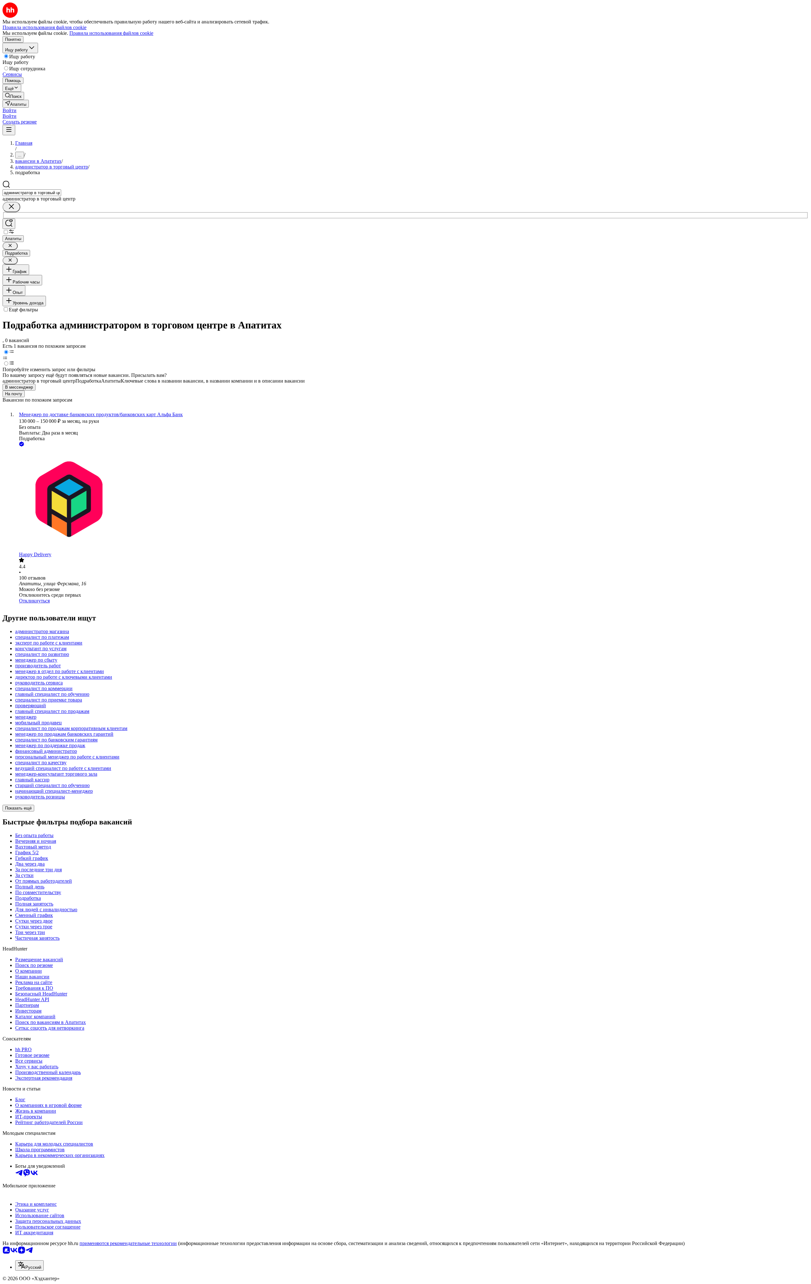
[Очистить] (11, 207)
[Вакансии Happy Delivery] (412, 500)
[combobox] (32, 192)
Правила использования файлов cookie (111, 33)
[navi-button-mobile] (9, 130)
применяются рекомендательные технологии (128, 1243)
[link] (13, 96)
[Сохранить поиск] (9, 224)
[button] (9, 110)
